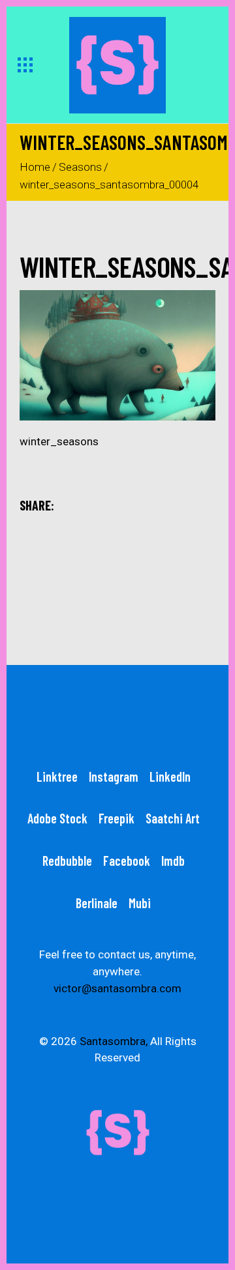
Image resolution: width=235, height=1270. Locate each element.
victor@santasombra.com (117, 988)
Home (35, 166)
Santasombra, (114, 1041)
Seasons (80, 166)
